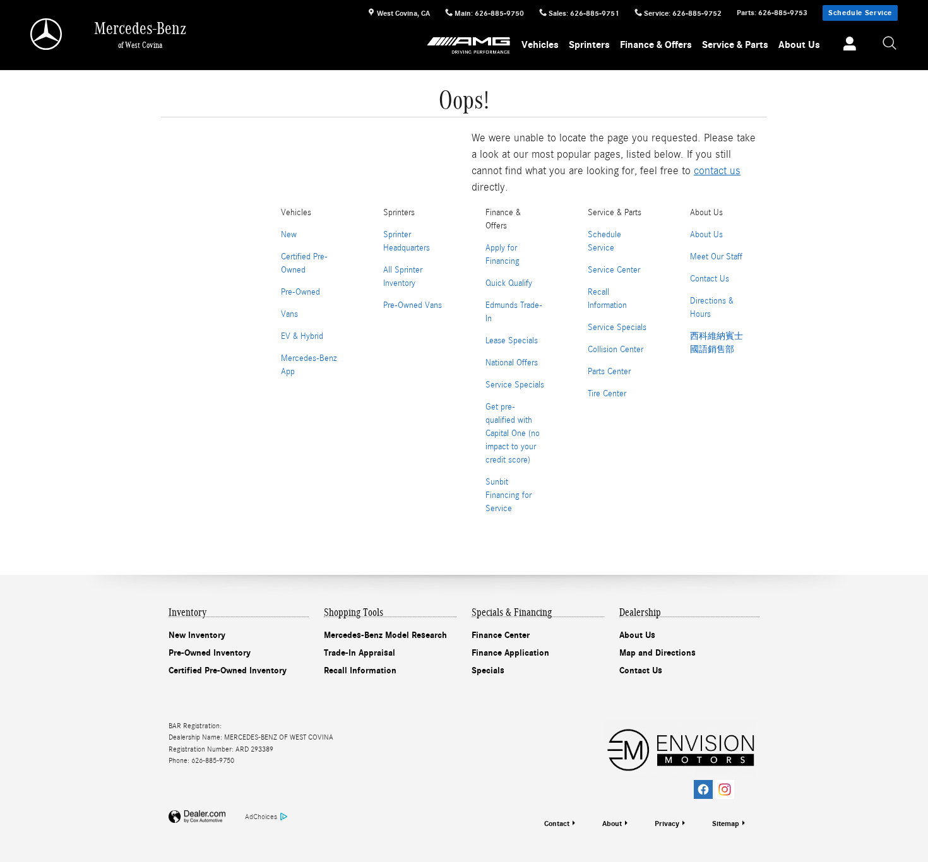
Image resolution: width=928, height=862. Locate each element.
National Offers (511, 363)
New (289, 235)
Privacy (667, 823)
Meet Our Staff (716, 257)
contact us (717, 171)
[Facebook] (703, 789)
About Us (799, 44)
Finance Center (501, 635)
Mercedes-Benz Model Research (385, 635)
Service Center (614, 270)
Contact (556, 823)
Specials (488, 670)
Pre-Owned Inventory (210, 652)
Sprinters (589, 44)
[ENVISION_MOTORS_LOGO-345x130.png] (680, 748)
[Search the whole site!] (890, 44)
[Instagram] (724, 789)
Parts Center (609, 372)
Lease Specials (511, 341)
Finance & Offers (656, 44)
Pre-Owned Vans (412, 305)
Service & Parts (735, 44)
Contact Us (709, 279)
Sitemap (725, 823)
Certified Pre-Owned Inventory (228, 670)
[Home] (47, 34)
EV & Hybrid (302, 336)
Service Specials (514, 385)
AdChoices (261, 816)
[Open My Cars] (846, 45)
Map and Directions (657, 652)
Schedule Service (860, 12)
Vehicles (540, 44)
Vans (289, 314)
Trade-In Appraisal (359, 652)
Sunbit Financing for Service (508, 495)
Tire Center (607, 394)
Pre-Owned (300, 292)
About (612, 823)
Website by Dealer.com (197, 817)
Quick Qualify (508, 283)
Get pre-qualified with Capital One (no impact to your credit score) (512, 433)
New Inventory (197, 635)
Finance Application (510, 652)
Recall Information (360, 670)
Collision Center (615, 350)
